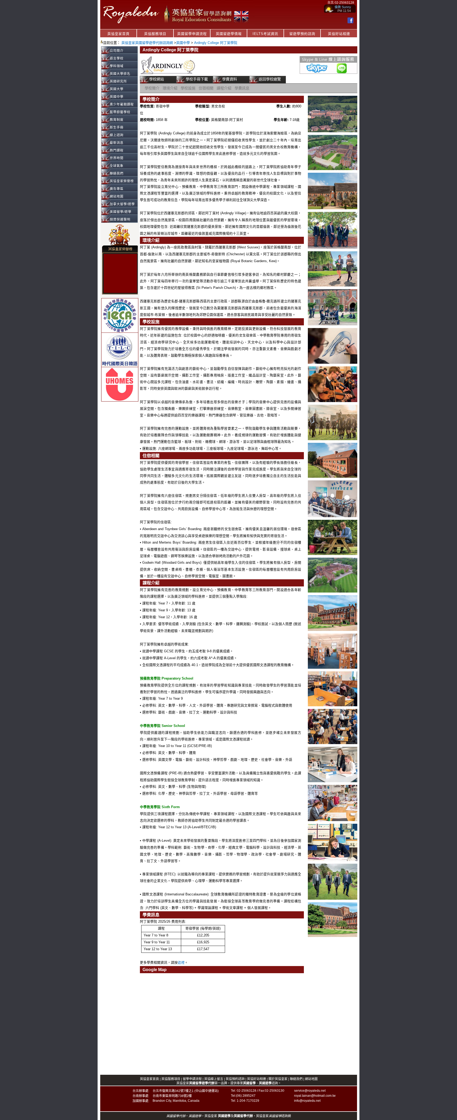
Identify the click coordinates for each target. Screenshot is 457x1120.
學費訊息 (242, 88)
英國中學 (183, 43)
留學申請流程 (192, 1079)
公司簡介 (117, 51)
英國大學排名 (120, 74)
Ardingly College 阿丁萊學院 (215, 43)
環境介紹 (170, 88)
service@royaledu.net (310, 1090)
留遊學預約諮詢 (302, 34)
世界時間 (117, 158)
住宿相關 (206, 88)
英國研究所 (118, 81)
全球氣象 (117, 166)
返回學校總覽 (270, 79)
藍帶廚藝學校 (120, 112)
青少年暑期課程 (122, 104)
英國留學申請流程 (192, 34)
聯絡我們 (117, 173)
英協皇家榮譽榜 (122, 181)
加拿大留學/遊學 (122, 204)
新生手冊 (117, 127)
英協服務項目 (155, 34)
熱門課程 (117, 150)
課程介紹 (224, 88)
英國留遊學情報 (229, 34)
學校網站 (156, 79)
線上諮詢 (117, 135)
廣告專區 (117, 189)
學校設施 (188, 88)
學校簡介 (152, 88)
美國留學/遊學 (120, 212)
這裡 (181, 962)
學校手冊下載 (197, 79)
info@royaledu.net (307, 1101)
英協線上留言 (213, 1079)
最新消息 (117, 143)
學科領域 (117, 66)
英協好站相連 (339, 34)
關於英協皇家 (278, 1079)
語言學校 (117, 58)
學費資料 (229, 79)
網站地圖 (117, 196)
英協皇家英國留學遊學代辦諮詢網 (147, 43)
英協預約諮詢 (235, 1079)
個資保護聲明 (120, 219)
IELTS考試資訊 (265, 34)
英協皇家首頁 (118, 34)
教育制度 (117, 120)
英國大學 (117, 89)
